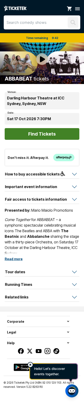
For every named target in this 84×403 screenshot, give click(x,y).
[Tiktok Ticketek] (56, 351)
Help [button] (11, 343)
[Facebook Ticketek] (21, 351)
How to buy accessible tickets (32, 174)
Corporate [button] (15, 321)
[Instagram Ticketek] (47, 351)
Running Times (18, 284)
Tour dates (15, 272)
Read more (14, 259)
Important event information (31, 186)
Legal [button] (11, 332)
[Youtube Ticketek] (39, 351)
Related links (16, 297)
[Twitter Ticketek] (30, 351)
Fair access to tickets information (36, 199)
